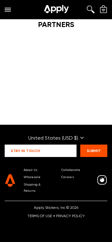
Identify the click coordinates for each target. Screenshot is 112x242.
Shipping (31, 184)
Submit (94, 150)
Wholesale (32, 177)
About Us (30, 170)
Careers (67, 177)
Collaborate (70, 170)
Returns (29, 190)
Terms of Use (39, 215)
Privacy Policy (70, 215)
